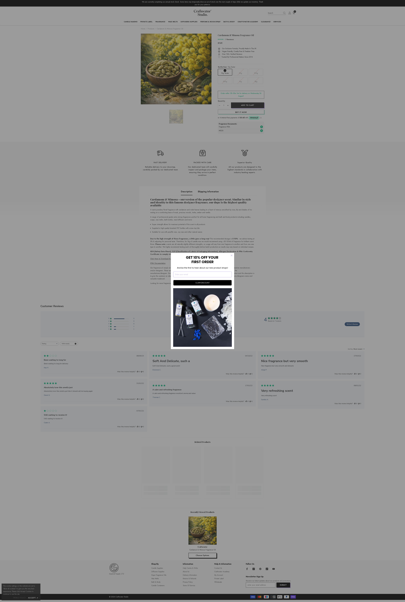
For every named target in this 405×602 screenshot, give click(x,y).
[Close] (231, 255)
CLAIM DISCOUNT (202, 283)
